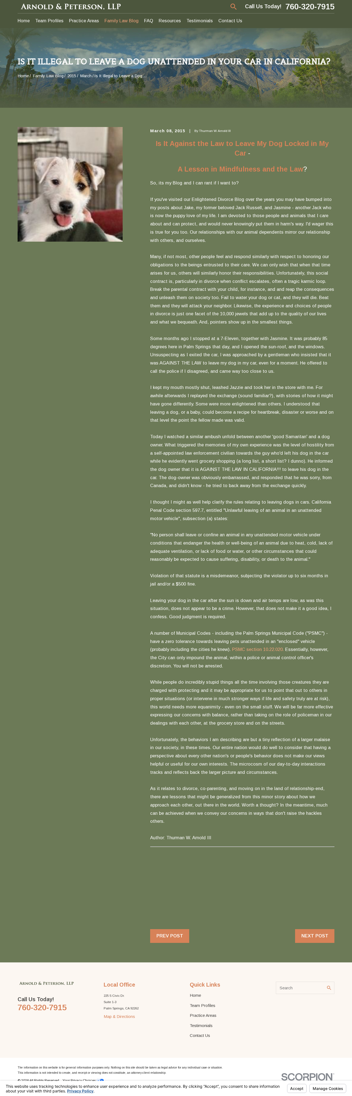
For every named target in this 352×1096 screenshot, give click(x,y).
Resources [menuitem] (170, 20)
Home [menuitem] (24, 20)
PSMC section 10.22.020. (258, 649)
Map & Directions (119, 1016)
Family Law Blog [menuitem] (122, 20)
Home (195, 995)
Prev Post (169, 935)
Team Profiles (202, 1005)
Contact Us (200, 1035)
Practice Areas (203, 1015)
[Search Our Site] (329, 988)
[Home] (71, 6)
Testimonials (201, 1025)
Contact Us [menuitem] (230, 20)
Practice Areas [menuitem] (84, 20)
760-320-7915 (309, 6)
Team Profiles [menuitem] (49, 20)
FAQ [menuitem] (148, 20)
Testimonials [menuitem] (199, 20)
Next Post (314, 935)
